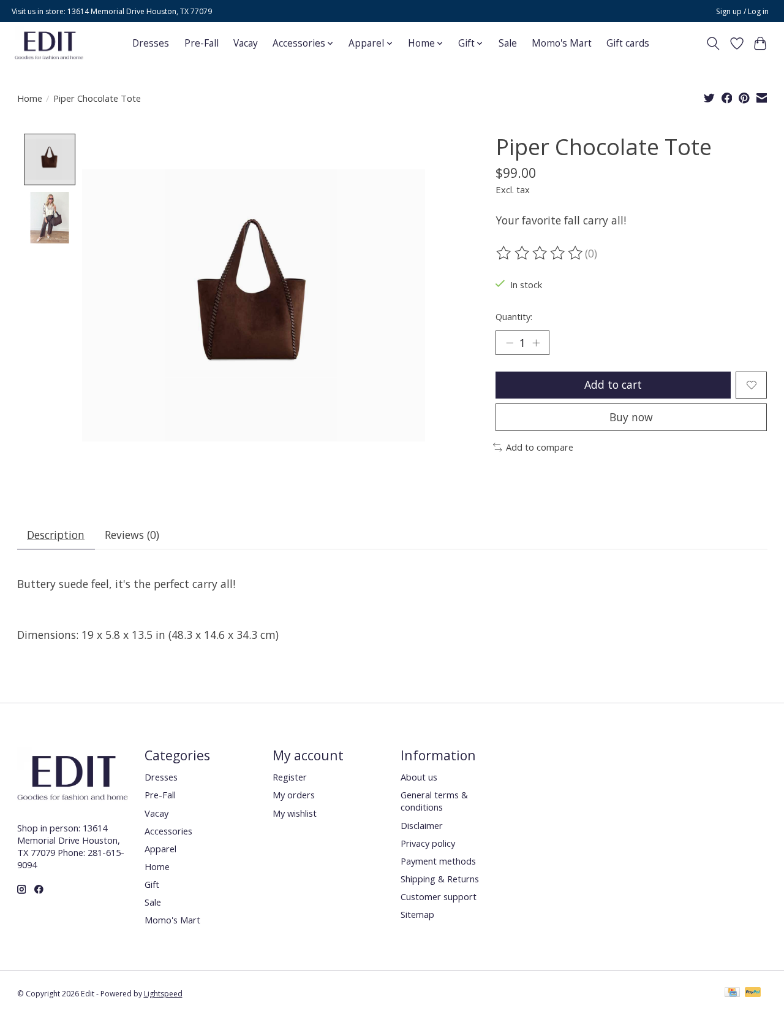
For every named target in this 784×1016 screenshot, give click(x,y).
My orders (294, 795)
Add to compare (539, 447)
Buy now (631, 417)
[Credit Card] (732, 993)
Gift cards (627, 43)
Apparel (160, 848)
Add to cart (613, 384)
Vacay (245, 43)
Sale (508, 43)
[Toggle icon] (713, 43)
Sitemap (417, 914)
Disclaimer (422, 825)
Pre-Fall (201, 43)
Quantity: (514, 316)
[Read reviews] (540, 253)
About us (419, 777)
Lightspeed (163, 993)
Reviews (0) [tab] (132, 534)
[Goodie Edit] (49, 43)
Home (29, 98)
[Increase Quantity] (536, 342)
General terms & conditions (434, 801)
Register (290, 777)
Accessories (168, 831)
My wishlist (295, 813)
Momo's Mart (562, 43)
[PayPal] (753, 993)
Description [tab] (56, 534)
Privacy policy (428, 843)
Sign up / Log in (742, 11)
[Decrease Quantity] (509, 342)
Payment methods (438, 861)
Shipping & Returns (440, 879)
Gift (152, 884)
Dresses (150, 43)
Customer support (439, 896)
